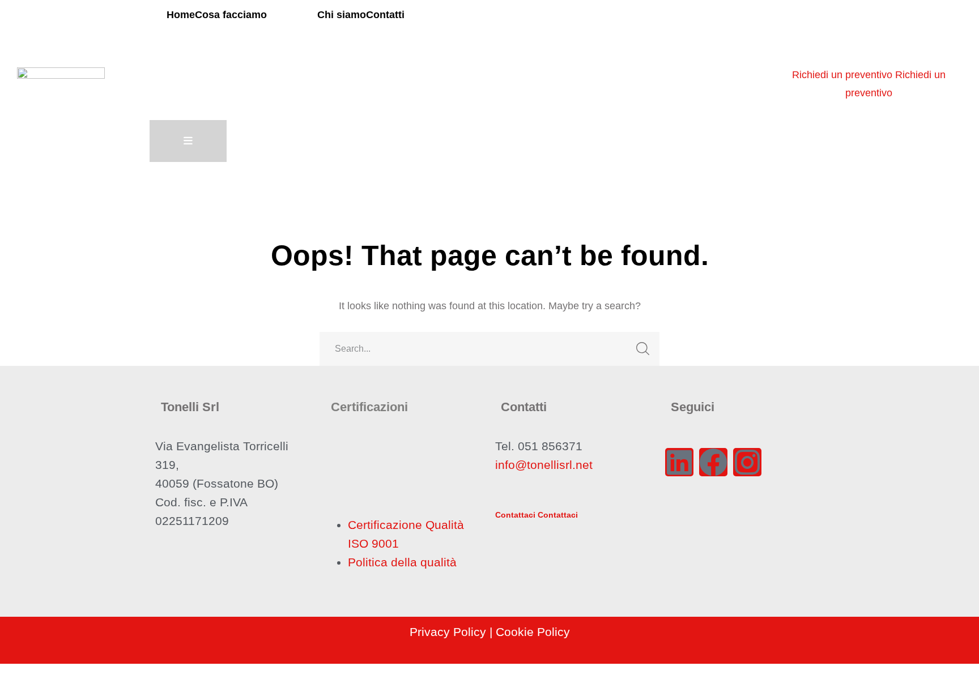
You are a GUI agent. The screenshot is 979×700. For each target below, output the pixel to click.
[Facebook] (713, 462)
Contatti (385, 14)
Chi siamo (341, 14)
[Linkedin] (679, 462)
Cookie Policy (533, 631)
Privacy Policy (448, 631)
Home (181, 14)
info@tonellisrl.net (544, 464)
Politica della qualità (402, 562)
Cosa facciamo (231, 14)
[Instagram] (747, 462)
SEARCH (642, 349)
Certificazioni (369, 407)
